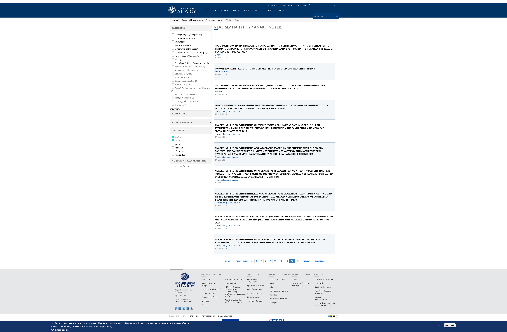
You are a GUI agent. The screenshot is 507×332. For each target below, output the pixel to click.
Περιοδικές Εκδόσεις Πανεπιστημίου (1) (192, 63)
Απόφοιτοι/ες (286, 5)
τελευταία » (320, 260)
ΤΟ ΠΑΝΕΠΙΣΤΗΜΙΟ (273, 10)
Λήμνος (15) (180, 155)
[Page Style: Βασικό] (329, 316)
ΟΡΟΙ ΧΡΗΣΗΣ (194, 316)
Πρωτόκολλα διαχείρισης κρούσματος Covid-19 (234, 301)
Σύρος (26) (179, 151)
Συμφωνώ (438, 325)
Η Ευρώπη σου (230, 283)
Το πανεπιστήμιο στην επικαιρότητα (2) (191, 52)
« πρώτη (227, 260)
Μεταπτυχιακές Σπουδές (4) (187, 49)
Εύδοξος (205, 305)
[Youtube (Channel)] (191, 308)
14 (298, 260)
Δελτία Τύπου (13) (183, 45)
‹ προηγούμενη (241, 260)
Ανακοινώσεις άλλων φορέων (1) (189, 56)
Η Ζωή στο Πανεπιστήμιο (191, 20)
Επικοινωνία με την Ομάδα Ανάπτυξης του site (325, 304)
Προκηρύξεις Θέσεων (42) (186, 38)
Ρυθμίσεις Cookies (60, 329)
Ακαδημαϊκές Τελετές (277, 279)
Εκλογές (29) (180, 41)
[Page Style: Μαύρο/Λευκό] (337, 316)
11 (281, 260)
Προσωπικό (305, 5)
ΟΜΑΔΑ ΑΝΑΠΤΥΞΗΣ (225, 316)
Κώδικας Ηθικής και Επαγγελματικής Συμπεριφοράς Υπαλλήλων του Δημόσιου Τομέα (235, 291)
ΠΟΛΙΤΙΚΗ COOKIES (208, 316)
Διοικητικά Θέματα (254, 293)
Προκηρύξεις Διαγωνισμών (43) (188, 34)
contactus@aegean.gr (183, 301)
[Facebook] (179, 308)
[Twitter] (183, 308)
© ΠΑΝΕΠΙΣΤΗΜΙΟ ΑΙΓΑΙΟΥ (178, 316)
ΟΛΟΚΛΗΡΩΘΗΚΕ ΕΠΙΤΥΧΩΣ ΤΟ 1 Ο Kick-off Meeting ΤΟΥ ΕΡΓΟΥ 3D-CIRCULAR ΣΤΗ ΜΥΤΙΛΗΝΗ (265, 68)
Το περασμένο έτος (215, 20)
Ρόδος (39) (179, 147)
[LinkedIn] (187, 308)
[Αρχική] (184, 10)
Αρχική (175, 20)
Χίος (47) (178, 144)
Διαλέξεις (273, 283)
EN (333, 5)
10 (275, 260)
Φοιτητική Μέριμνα (254, 301)
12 (286, 260)
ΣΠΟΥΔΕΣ (210, 10)
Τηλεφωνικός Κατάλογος (324, 279)
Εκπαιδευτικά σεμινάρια (279, 291)
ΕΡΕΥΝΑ (223, 10)
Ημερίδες (273, 295)
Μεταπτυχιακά (253, 297)
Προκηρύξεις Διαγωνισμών (252, 280)
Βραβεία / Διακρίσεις (255, 289)
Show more (175, 109)
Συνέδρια (273, 302)
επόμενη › (306, 260)
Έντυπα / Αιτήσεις (208, 293)
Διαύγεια (205, 301)
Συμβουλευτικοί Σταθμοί (211, 289)
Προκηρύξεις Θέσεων (255, 285)
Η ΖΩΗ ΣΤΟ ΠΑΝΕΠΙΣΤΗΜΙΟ (245, 10)
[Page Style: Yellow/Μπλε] (331, 316)
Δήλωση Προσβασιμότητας (322, 298)
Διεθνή (296, 5)
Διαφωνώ (449, 325)
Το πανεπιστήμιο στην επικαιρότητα (300, 284)
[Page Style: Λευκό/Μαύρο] (334, 316)
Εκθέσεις (273, 287)
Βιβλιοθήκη (206, 279)
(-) (172, 166)
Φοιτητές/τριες (274, 5)
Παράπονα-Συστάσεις (323, 287)
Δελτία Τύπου (297, 279)
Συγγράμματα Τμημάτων (234, 279)
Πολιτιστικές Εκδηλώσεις (279, 299)
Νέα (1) (178, 59)
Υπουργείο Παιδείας (209, 297)
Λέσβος (229, 20)
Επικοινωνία (319, 283)
